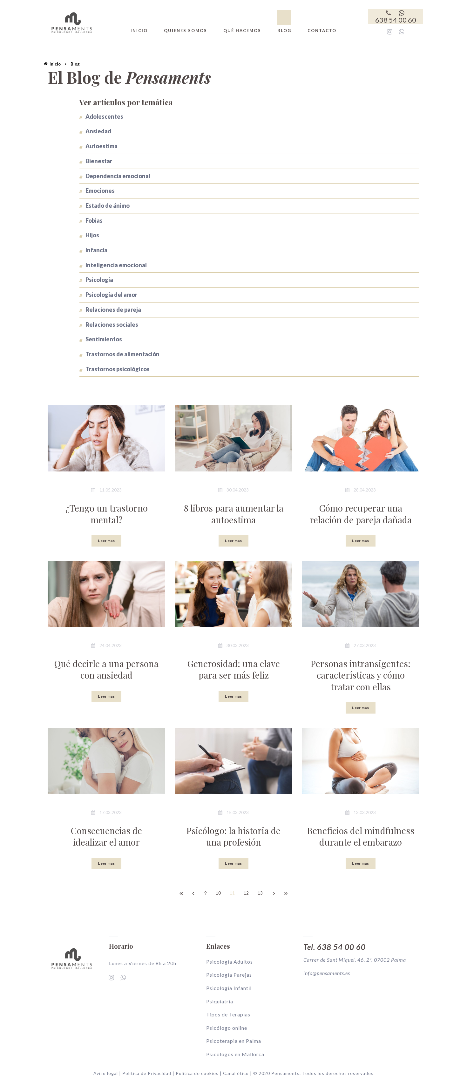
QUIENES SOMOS (185, 30)
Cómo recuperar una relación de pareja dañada (361, 513)
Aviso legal (105, 1073)
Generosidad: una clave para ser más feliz (233, 669)
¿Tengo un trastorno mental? (106, 513)
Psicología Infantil (229, 988)
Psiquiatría (219, 1001)
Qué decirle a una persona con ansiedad (106, 669)
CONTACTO (322, 30)
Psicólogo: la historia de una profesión (233, 836)
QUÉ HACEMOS (242, 30)
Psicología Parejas (229, 975)
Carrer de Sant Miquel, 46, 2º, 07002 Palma (354, 960)
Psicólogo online (226, 1028)
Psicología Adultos (229, 962)
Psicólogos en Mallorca (235, 1054)
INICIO (139, 30)
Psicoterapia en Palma (233, 1041)
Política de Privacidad (147, 1073)
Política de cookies (197, 1073)
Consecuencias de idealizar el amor (106, 836)
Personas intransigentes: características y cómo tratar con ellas (360, 675)
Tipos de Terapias (228, 1014)
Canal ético (236, 1073)
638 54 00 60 (395, 20)
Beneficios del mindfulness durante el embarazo (360, 836)
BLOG (284, 30)
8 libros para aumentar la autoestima (233, 513)
